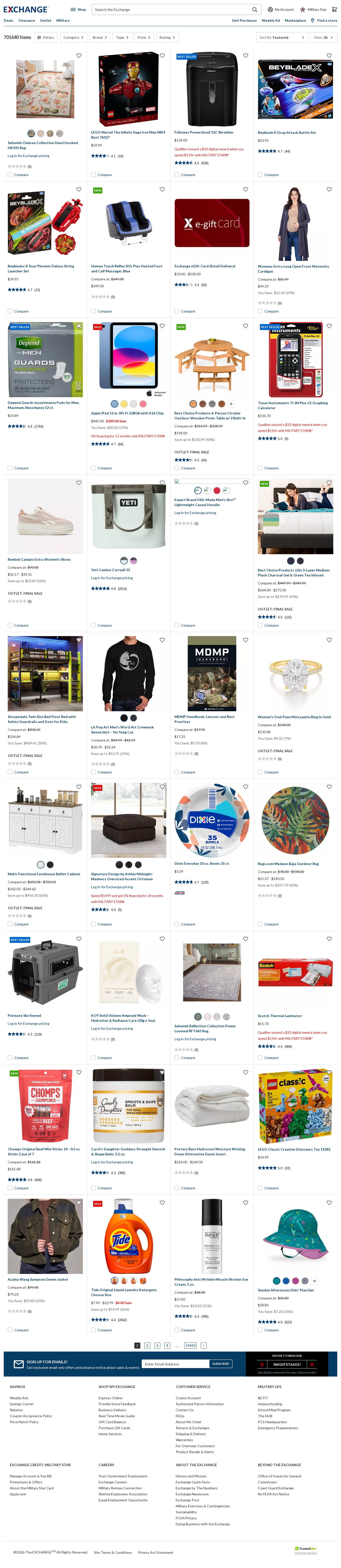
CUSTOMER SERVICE (193, 1387)
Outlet (45, 20)
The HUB (265, 1416)
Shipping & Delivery (191, 1434)
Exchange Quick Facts (193, 1482)
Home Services (110, 1434)
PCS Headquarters (272, 1422)
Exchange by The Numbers (197, 1488)
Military (63, 20)
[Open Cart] (334, 9)
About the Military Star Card (32, 1488)
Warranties (184, 1440)
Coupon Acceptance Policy (31, 1416)
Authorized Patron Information (200, 1404)
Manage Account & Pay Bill (30, 1476)
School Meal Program (274, 1410)
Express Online (110, 1398)
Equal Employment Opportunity (123, 1500)
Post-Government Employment (123, 1476)
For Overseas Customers (195, 1446)
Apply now (18, 1494)
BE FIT (263, 1398)
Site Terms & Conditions (113, 1552)
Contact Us (185, 1410)
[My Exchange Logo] (35, 9)
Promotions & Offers (26, 1482)
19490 (190, 1345)
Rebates (16, 1410)
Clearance (26, 20)
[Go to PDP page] (45, 89)
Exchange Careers (113, 1482)
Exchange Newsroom (192, 1494)
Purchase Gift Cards (114, 1428)
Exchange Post (187, 1500)
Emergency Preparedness (278, 1428)
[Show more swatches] (231, 404)
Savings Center (22, 1404)
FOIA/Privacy (186, 1518)
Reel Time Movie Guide (117, 1416)
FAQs (180, 1416)
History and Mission (191, 1476)
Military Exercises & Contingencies (203, 1506)
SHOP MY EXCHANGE (117, 1387)
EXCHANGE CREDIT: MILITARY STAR (40, 1465)
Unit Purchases (244, 20)
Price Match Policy (24, 1422)
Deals (8, 20)
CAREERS (106, 1465)
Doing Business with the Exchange (203, 1524)
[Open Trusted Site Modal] (306, 1550)
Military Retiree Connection (120, 1488)
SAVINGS (17, 1387)
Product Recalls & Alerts (195, 1452)
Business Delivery (112, 1410)
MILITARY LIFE (270, 1387)
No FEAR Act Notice (273, 1494)
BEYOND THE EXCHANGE (279, 1465)
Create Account (188, 1398)
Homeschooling (270, 1404)
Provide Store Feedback (117, 1404)
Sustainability (186, 1512)
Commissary (267, 1482)
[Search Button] (254, 9)
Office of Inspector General (279, 1476)
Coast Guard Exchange (276, 1488)
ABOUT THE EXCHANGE (196, 1465)
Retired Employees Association (123, 1494)
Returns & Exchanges (192, 1428)
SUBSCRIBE (220, 1364)
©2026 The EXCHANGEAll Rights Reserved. (50, 1552)
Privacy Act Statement (155, 1552)
